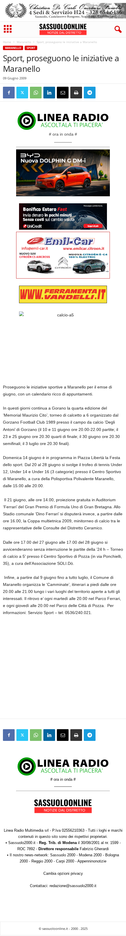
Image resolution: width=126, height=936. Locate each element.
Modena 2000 (90, 855)
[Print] (76, 92)
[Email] (63, 92)
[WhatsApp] (36, 92)
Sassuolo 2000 (62, 855)
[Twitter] (22, 92)
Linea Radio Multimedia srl (26, 830)
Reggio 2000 (41, 861)
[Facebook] (9, 92)
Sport (31, 48)
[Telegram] (90, 92)
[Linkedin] (49, 92)
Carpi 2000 (65, 861)
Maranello (24, 42)
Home (7, 42)
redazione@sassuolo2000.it (73, 886)
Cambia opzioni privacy (63, 873)
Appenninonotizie (91, 861)
